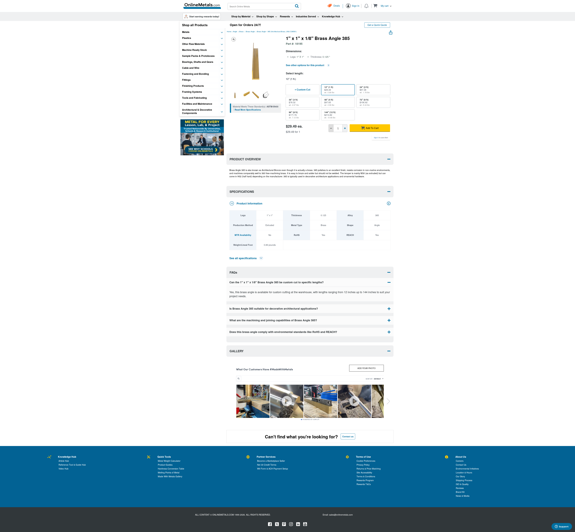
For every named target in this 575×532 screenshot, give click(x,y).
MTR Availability (243, 234)
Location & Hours (464, 472)
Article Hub (64, 460)
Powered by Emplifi (310, 419)
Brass (241, 31)
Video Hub (63, 468)
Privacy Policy (363, 464)
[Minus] (331, 128)
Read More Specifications (248, 110)
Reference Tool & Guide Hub (72, 464)
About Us (460, 456)
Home (229, 31)
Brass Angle (250, 31)
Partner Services (266, 456)
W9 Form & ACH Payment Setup (272, 468)
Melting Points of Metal (168, 472)
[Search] (297, 6)
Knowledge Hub (67, 456)
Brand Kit (460, 491)
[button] (382, 6)
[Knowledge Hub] (49, 457)
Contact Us (461, 464)
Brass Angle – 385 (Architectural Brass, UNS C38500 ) (277, 31)
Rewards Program (365, 480)
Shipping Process (464, 480)
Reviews (460, 488)
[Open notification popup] (366, 5)
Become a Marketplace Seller (271, 460)
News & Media (462, 495)
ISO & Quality (462, 484)
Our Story (460, 476)
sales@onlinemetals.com (341, 514)
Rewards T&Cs (364, 484)
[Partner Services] (248, 457)
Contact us (348, 436)
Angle (235, 31)
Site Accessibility (364, 472)
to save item (381, 137)
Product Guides (165, 464)
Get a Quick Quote (377, 25)
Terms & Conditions (366, 476)
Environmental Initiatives (467, 468)
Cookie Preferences (366, 460)
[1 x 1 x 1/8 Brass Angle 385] (235, 94)
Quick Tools (164, 456)
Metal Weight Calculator (169, 460)
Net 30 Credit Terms (266, 464)
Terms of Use (363, 456)
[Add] (344, 128)
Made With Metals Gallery (170, 476)
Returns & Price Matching (369, 468)
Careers (459, 460)
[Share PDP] (390, 32)
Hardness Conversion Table (171, 468)
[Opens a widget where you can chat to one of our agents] (561, 527)
